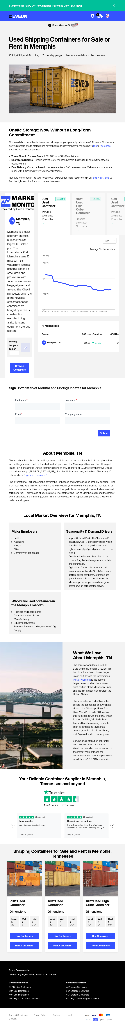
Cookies (56, 1015)
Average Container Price (102, 249)
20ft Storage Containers (77, 990)
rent (95, 145)
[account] (92, 16)
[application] (78, 285)
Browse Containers (19, 367)
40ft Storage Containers (77, 994)
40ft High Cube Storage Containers (82, 998)
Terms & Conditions (18, 1015)
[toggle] (114, 16)
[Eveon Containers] (18, 16)
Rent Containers (24, 945)
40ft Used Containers (19, 994)
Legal (69, 1015)
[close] (113, 5)
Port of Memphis (82, 679)
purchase (106, 145)
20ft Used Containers (19, 990)
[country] (107, 16)
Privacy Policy (40, 1015)
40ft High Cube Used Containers (24, 998)
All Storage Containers (76, 987)
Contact (12, 1018)
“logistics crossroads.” (35, 475)
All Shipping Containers (20, 987)
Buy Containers (24, 935)
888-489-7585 (101, 177)
